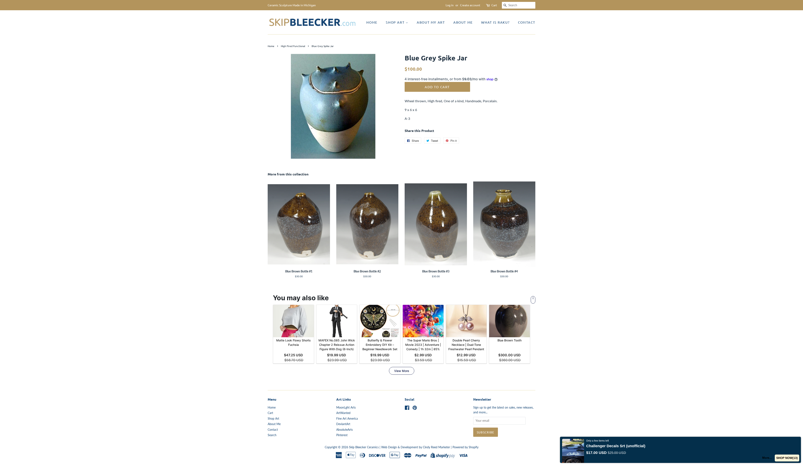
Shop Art (395, 22)
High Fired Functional (293, 46)
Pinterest (342, 435)
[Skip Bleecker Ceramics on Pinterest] (414, 408)
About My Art (431, 22)
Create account (470, 5)
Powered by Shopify (465, 447)
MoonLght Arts (346, 407)
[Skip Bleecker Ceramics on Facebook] (407, 408)
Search (272, 435)
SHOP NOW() (787, 458)
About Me (463, 22)
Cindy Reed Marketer (436, 447)
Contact (526, 22)
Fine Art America (347, 418)
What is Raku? (495, 22)
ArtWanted (343, 413)
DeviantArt (343, 424)
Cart (494, 5)
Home (371, 22)
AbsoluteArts (344, 429)
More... (767, 457)
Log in (450, 5)
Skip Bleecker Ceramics (364, 447)
